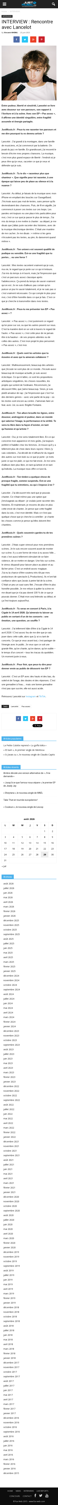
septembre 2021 (11, 1155)
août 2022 (8, 1104)
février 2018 (9, 1353)
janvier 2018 (9, 1358)
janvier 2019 (9, 1302)
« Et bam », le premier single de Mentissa (23, 750)
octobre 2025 (10, 929)
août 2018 (8, 1325)
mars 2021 (8, 1182)
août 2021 (8, 1159)
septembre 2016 (11, 1431)
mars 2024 (8, 1017)
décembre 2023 (11, 1030)
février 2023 (9, 1077)
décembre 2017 (11, 1362)
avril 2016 (8, 1454)
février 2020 (9, 1242)
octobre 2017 (10, 1371)
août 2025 (8, 938)
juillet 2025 (8, 943)
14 (37, 842)
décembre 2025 (11, 920)
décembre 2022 (11, 1086)
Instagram (31, 696)
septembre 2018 (11, 1321)
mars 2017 (8, 1404)
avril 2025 (8, 957)
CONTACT (27, 1496)
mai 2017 (8, 1394)
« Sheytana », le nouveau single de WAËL (23, 793)
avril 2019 (8, 1288)
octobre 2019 (10, 1261)
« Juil (4, 866)
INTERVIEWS (7, 16)
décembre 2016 (11, 1417)
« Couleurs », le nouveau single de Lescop (23, 807)
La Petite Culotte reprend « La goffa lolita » (24, 745)
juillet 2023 (8, 1054)
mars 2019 (8, 1293)
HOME (10, 1491)
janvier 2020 (9, 1247)
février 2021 (9, 1187)
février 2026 (9, 911)
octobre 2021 (10, 1150)
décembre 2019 (11, 1252)
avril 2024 (8, 1012)
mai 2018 (8, 1339)
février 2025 (9, 966)
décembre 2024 (11, 975)
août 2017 (8, 1381)
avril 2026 (8, 902)
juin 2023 (8, 1058)
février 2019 (9, 1298)
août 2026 (8, 883)
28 (37, 854)
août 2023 (8, 1049)
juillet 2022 (8, 1109)
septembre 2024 (11, 989)
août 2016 (8, 1436)
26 (22, 854)
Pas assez (26, 706)
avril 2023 (8, 1067)
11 (13, 842)
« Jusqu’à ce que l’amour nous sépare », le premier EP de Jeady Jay (29, 784)
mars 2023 (8, 1072)
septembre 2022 (11, 1100)
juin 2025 (8, 948)
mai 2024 (8, 1007)
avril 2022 (8, 1123)
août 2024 (8, 994)
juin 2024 (8, 1003)
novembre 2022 (11, 1090)
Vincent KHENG (11, 32)
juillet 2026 (8, 888)
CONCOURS (14, 1496)
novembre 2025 (11, 925)
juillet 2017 (8, 1385)
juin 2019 (8, 1279)
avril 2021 (8, 1178)
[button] (53, 4)
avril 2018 (8, 1344)
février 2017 (9, 1408)
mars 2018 (8, 1348)
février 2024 (9, 1021)
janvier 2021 (9, 1192)
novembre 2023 (11, 1035)
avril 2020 (8, 1233)
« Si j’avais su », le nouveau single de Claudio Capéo (29, 754)
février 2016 (9, 1463)
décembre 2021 (11, 1141)
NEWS (18, 1491)
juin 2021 (8, 1169)
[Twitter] (40, 1496)
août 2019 (8, 1270)
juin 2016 (8, 1445)
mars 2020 (8, 1238)
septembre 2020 (11, 1210)
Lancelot (14, 706)
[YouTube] (47, 1496)
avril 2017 (8, 1399)
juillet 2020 (8, 1219)
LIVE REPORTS (42, 1491)
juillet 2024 (8, 998)
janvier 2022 (9, 1136)
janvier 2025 (9, 971)
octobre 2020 (10, 1206)
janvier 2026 (9, 915)
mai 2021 (8, 1173)
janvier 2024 (9, 1026)
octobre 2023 (10, 1040)
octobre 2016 (10, 1427)
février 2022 (9, 1132)
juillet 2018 (8, 1330)
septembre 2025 (11, 934)
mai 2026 (8, 897)
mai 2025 (8, 952)
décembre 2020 (11, 1196)
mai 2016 (8, 1450)
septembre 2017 (11, 1376)
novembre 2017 (11, 1367)
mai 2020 (8, 1229)
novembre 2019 (11, 1256)
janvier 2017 (9, 1413)
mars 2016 (8, 1459)
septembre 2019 (11, 1265)
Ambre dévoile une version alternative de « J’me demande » (26, 775)
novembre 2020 (11, 1201)
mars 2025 (8, 961)
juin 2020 (8, 1224)
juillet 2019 (8, 1275)
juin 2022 (8, 1113)
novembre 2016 (11, 1422)
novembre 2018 (11, 1311)
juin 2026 (8, 892)
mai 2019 (8, 1284)
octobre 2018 (10, 1316)
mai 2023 (8, 1063)
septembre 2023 (11, 1044)
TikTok (42, 696)
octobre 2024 (10, 984)
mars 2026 (8, 906)
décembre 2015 (11, 1473)
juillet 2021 (8, 1164)
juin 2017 (8, 1390)
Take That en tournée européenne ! (20, 800)
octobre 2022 (10, 1095)
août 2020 (8, 1215)
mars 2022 (8, 1127)
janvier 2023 (9, 1081)
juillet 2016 (8, 1440)
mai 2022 (8, 1118)
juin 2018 (8, 1334)
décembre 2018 (11, 1307)
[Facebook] (35, 1496)
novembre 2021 (11, 1146)
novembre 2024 (11, 980)
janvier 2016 (9, 1468)
